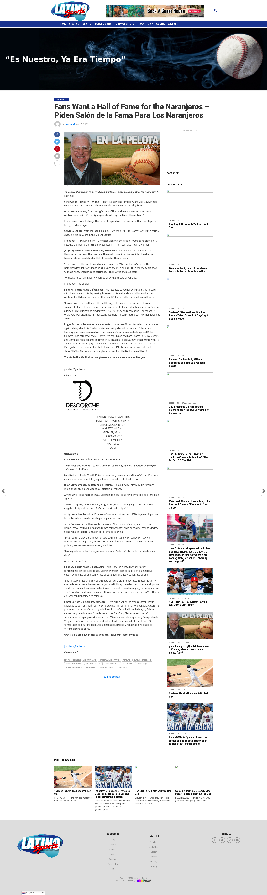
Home (63, 23)
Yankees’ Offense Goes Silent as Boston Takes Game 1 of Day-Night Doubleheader (188, 315)
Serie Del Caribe (107, 667)
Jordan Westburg (92, 663)
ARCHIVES (173, 23)
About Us (74, 23)
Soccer (154, 851)
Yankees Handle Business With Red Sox (188, 695)
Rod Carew (91, 667)
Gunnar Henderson (142, 660)
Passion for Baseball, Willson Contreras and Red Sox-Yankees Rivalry (187, 363)
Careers (160, 23)
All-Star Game (89, 660)
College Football (177, 403)
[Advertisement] (190, 150)
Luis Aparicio (127, 663)
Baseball (173, 220)
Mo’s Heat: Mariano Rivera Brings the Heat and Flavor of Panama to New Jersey (189, 504)
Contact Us (113, 864)
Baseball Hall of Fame (109, 660)
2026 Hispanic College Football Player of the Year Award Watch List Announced (189, 410)
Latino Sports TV (125, 23)
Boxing (154, 866)
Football (153, 856)
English (30, 892)
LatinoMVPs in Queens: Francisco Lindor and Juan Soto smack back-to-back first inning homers (188, 741)
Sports (87, 23)
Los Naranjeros (111, 663)
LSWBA (140, 23)
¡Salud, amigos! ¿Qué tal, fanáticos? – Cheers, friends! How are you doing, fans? (189, 649)
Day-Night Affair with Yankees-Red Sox (188, 226)
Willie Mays (122, 667)
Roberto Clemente (74, 667)
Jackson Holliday (73, 663)
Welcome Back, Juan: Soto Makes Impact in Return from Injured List (188, 270)
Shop (150, 23)
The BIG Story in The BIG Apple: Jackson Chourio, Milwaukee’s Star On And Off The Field (188, 457)
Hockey (153, 861)
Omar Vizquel (143, 663)
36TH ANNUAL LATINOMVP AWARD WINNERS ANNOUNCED (188, 604)
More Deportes (103, 23)
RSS (113, 869)
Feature (126, 660)
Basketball (153, 847)
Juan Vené (70, 124)
